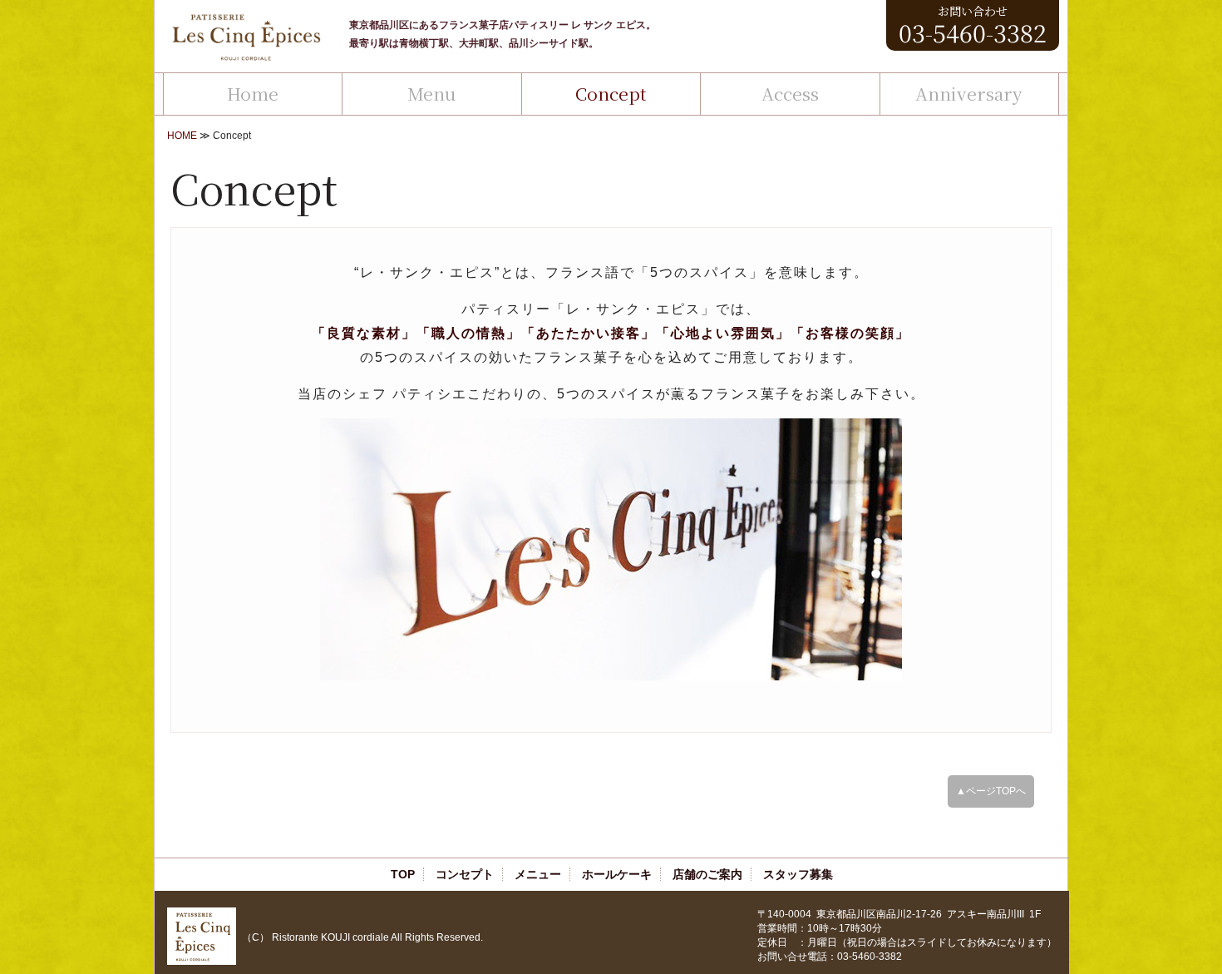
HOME (182, 135)
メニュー (538, 874)
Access (790, 93)
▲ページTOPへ (991, 791)
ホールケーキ (617, 874)
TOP (403, 874)
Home (252, 93)
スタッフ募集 (798, 874)
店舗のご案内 (707, 874)
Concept (610, 93)
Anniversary (968, 93)
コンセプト (465, 874)
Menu (431, 93)
